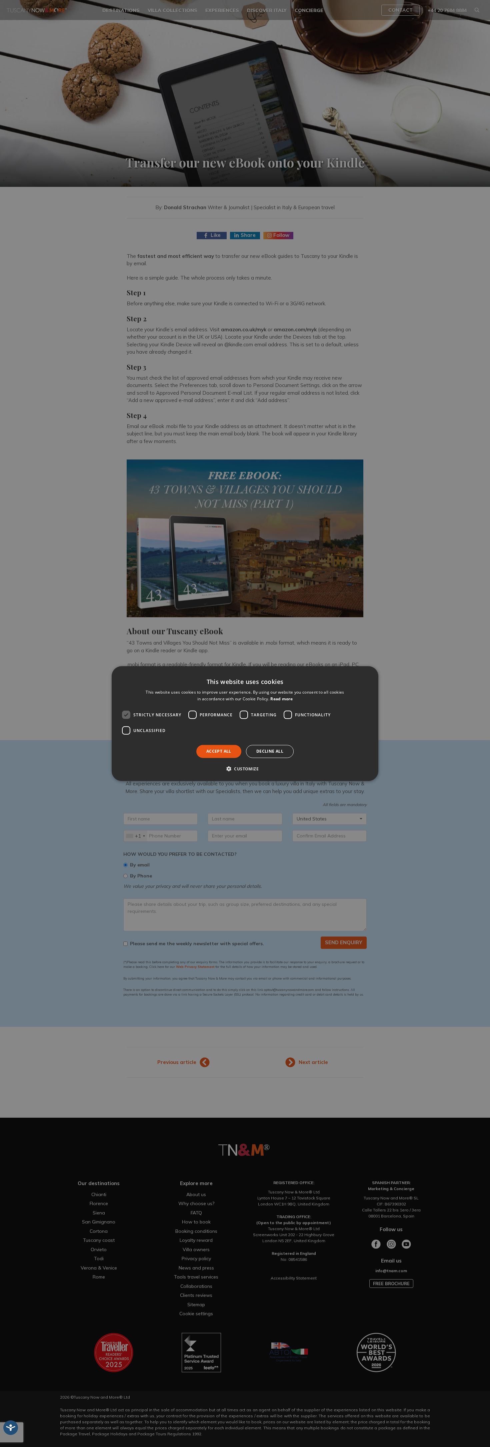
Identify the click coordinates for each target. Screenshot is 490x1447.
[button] (245, 769)
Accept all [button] (218, 751)
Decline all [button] (269, 751)
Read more (281, 699)
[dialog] (245, 723)
